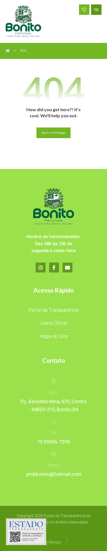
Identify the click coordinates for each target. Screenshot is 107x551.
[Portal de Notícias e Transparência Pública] (23, 21)
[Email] (67, 267)
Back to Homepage (53, 133)
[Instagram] (41, 267)
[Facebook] (54, 267)
